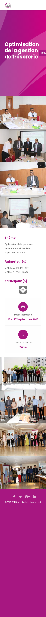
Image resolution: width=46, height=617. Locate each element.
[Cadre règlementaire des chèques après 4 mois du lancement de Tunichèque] (23, 406)
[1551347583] (23, 228)
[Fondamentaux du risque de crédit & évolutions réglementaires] (23, 472)
